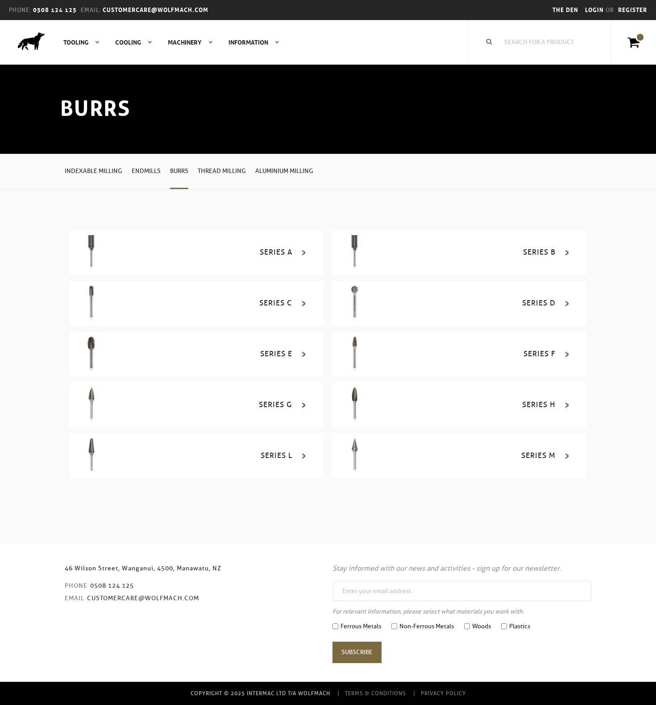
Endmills (146, 171)
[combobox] (544, 42)
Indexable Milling (93, 171)
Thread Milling (222, 171)
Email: (91, 10)
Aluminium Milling (284, 171)
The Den (565, 10)
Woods (481, 626)
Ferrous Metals (360, 626)
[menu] (168, 42)
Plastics (519, 626)
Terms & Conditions (375, 693)
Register (632, 10)
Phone (76, 586)
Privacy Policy (443, 693)
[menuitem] (76, 42)
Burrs (179, 171)
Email (74, 598)
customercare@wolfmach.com (143, 598)
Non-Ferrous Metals (426, 626)
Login (595, 10)
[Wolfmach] (26, 42)
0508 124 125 (112, 586)
